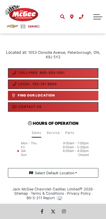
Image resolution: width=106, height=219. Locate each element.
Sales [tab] (36, 133)
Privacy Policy (79, 193)
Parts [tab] (69, 133)
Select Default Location (54, 173)
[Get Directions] (71, 17)
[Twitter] (53, 211)
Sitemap (21, 193)
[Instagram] (63, 211)
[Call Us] (81, 17)
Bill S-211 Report (41, 198)
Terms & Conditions (47, 193)
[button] (97, 17)
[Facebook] (42, 211)
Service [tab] (53, 133)
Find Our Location (36, 95)
